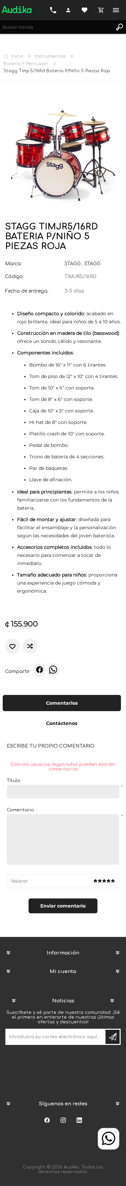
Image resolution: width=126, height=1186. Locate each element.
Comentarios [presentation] (62, 703)
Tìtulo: (14, 780)
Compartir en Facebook (39, 669)
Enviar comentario (63, 906)
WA (52, 669)
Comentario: (21, 810)
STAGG (73, 263)
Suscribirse (113, 1037)
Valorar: (20, 881)
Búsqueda (119, 27)
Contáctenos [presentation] (61, 723)
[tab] (62, 703)
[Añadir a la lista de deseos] (12, 646)
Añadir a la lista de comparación (31, 646)
